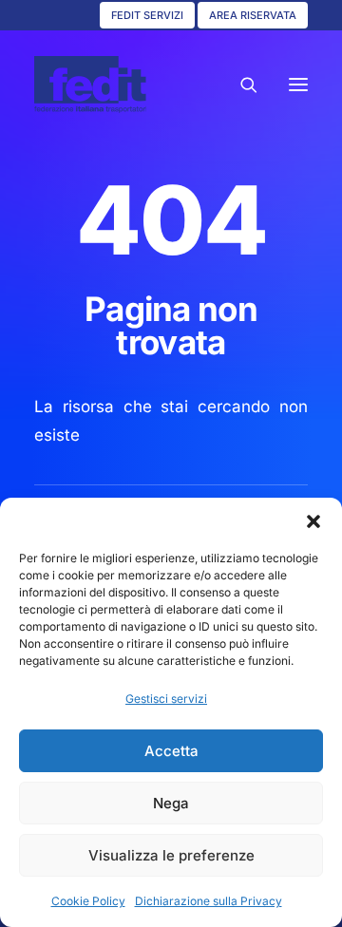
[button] (313, 521)
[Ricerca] (240, 84)
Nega (171, 803)
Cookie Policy (88, 901)
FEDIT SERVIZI (147, 15)
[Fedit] (90, 84)
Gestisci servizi (166, 698)
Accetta (171, 751)
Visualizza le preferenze (171, 855)
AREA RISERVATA (252, 15)
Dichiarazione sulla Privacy (208, 901)
